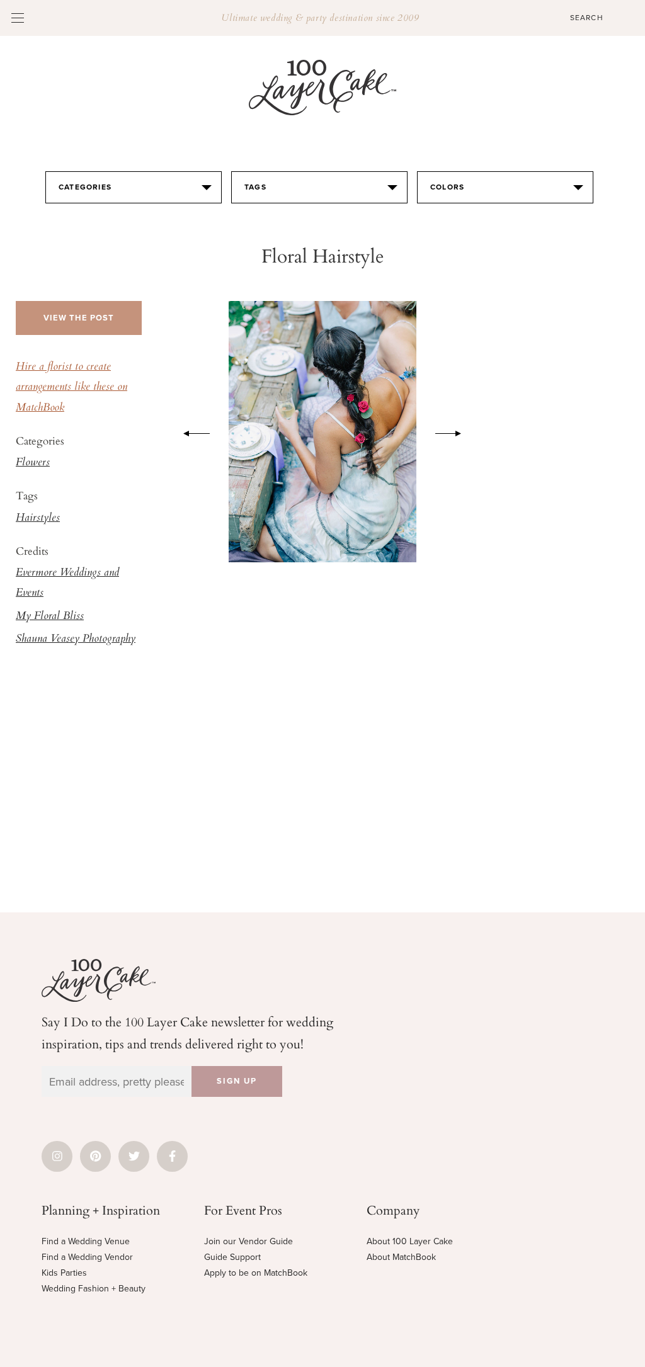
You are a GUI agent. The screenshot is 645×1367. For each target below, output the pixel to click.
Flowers (33, 463)
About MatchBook (401, 1257)
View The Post (78, 318)
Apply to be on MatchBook (255, 1273)
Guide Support (232, 1257)
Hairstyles (38, 518)
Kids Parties (64, 1273)
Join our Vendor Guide (248, 1241)
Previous (190, 431)
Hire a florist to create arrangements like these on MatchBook (71, 387)
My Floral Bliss (50, 616)
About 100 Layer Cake (410, 1241)
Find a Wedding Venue (86, 1241)
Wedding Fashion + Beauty (94, 1288)
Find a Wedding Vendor (87, 1257)
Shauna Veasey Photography (75, 639)
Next (454, 431)
